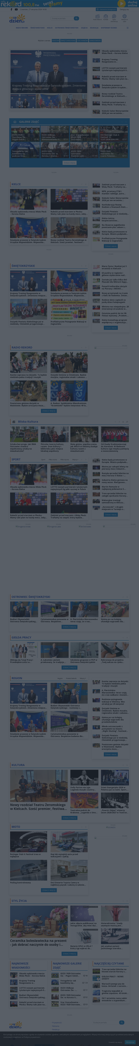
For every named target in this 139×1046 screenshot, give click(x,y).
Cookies (42, 563)
